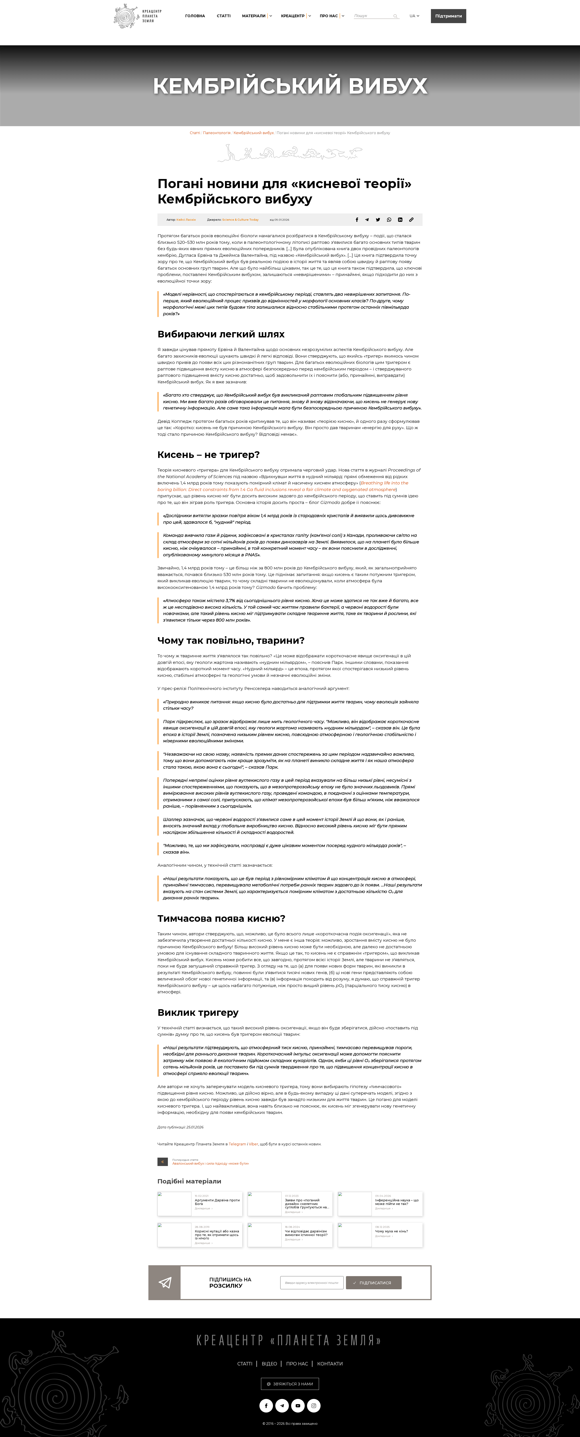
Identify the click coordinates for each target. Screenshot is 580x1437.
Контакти (330, 1364)
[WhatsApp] (389, 220)
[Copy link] (411, 220)
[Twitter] (378, 220)
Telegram (237, 1144)
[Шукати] (395, 16)
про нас (297, 1364)
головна (195, 16)
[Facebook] (357, 220)
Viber (253, 1144)
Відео (269, 1364)
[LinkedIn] (400, 220)
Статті (224, 16)
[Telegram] (367, 220)
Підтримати (448, 16)
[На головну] (139, 16)
